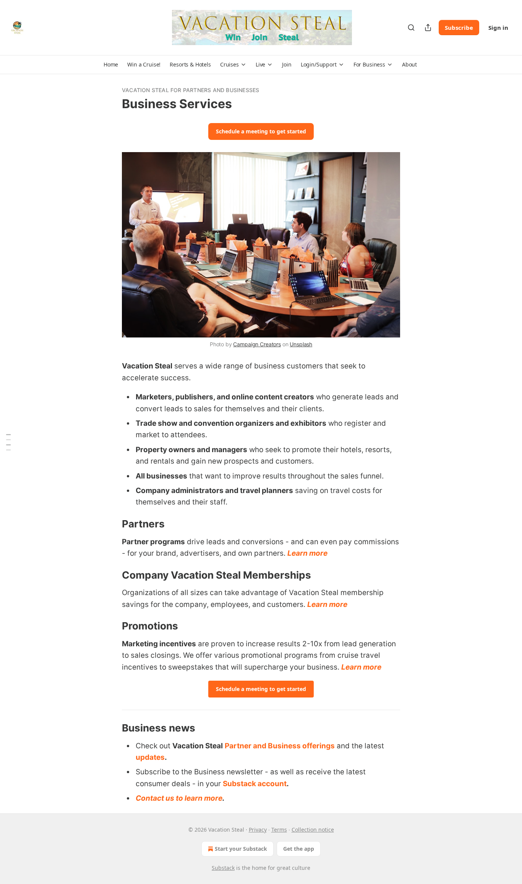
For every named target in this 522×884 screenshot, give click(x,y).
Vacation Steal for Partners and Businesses (190, 90)
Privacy (258, 829)
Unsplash (301, 344)
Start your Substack (241, 848)
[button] (111, 64)
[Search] (411, 27)
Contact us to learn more (179, 798)
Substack (223, 867)
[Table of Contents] (8, 442)
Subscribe (459, 27)
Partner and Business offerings (280, 745)
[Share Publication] (428, 27)
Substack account (255, 783)
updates (150, 757)
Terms (279, 829)
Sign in (498, 27)
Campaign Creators (256, 344)
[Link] (111, 524)
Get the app (298, 848)
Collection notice (313, 829)
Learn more (307, 553)
